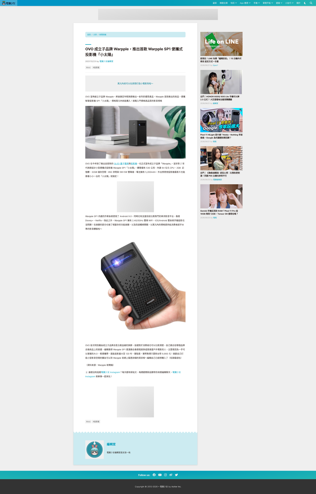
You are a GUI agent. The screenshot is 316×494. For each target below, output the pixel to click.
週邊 (278, 3)
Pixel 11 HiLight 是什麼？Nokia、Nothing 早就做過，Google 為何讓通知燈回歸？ (221, 136)
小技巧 (288, 3)
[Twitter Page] (176, 475)
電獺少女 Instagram (110, 372)
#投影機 (96, 67)
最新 (215, 3)
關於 (298, 3)
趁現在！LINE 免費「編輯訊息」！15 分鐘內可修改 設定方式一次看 (220, 60)
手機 (256, 3)
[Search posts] (311, 3)
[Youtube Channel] (160, 475)
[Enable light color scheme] (305, 3)
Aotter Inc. (176, 486)
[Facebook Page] (154, 475)
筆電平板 (267, 3)
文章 (95, 34)
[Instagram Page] (165, 475)
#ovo (88, 67)
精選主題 (224, 3)
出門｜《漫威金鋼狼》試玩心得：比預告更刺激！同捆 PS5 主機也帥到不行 (220, 174)
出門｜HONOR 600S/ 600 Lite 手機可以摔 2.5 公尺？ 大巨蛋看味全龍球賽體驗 (219, 98)
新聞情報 (102, 34)
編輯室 (111, 444)
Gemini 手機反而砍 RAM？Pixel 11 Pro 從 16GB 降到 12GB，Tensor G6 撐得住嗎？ (219, 212)
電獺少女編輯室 (106, 61)
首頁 (89, 34)
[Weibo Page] (170, 475)
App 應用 (244, 3)
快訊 (233, 3)
